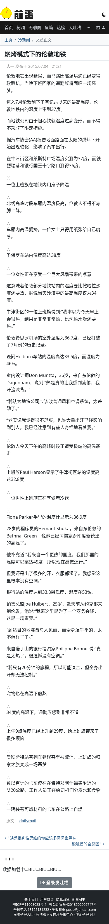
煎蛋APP (78, 899)
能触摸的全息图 (86, 843)
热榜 (61, 27)
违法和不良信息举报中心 (54, 914)
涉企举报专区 (85, 914)
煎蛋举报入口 (23, 914)
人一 (10, 66)
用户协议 (47, 899)
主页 (8, 40)
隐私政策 (63, 899)
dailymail (27, 820)
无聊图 (35, 27)
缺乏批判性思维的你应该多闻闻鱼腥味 (42, 838)
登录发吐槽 (56, 882)
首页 (8, 27)
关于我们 (31, 899)
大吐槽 (75, 27)
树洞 (20, 27)
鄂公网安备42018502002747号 (73, 904)
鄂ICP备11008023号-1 (30, 904)
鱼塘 (49, 27)
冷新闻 (24, 40)
